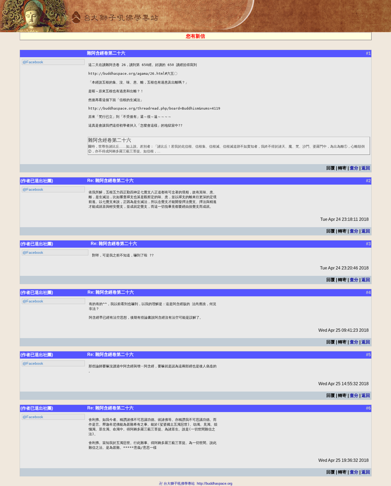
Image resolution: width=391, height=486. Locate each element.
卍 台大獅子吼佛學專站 (177, 483)
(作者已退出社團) (36, 180)
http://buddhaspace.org (214, 483)
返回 (365, 168)
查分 (354, 168)
